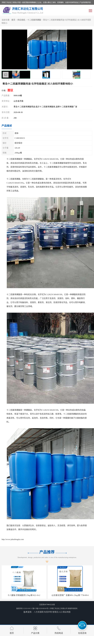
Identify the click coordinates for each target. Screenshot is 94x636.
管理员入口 (57, 612)
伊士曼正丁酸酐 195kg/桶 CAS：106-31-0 (70, 595)
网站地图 (66, 612)
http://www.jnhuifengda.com (13, 539)
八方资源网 (39, 612)
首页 (13, 20)
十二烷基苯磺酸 (34, 20)
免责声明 (48, 612)
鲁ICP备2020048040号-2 (41, 608)
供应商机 (21, 20)
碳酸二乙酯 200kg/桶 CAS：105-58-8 (23, 595)
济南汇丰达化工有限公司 (58, 608)
